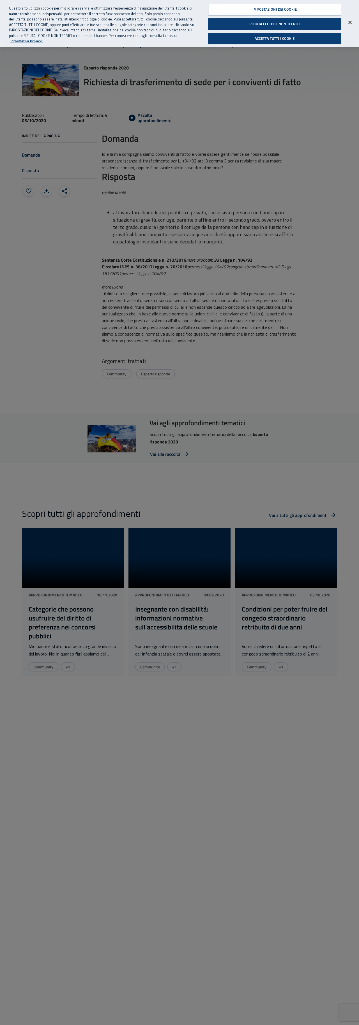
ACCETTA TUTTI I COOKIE (275, 38)
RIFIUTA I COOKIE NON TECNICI (274, 24)
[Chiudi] (350, 22)
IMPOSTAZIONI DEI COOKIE (274, 9)
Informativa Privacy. (26, 41)
